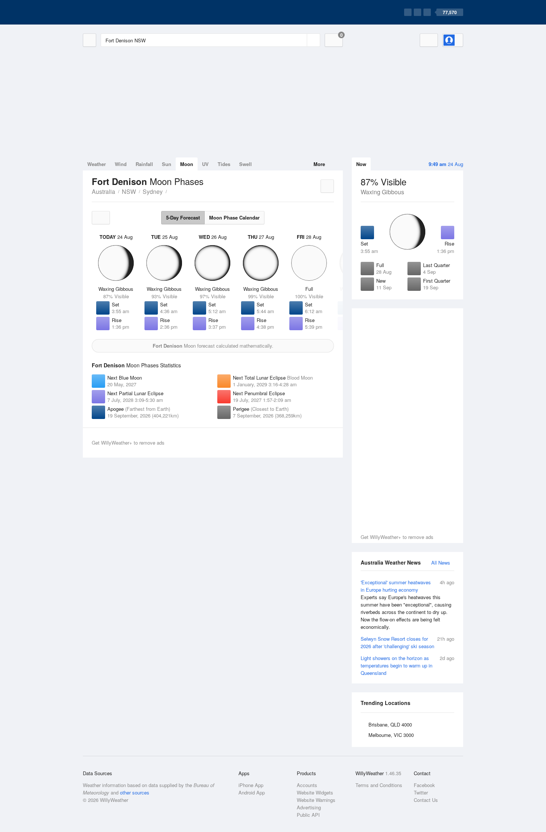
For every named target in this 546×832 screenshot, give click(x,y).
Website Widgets (315, 792)
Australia (103, 191)
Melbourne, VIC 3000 (391, 734)
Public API (308, 814)
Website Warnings (316, 799)
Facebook (424, 785)
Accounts (307, 785)
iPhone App (250, 785)
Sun (166, 164)
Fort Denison (171, 191)
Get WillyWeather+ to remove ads (397, 536)
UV (205, 164)
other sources (134, 792)
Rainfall (144, 164)
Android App (251, 792)
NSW (129, 191)
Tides (224, 164)
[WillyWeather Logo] (118, 12)
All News (440, 562)
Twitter (421, 792)
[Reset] (300, 40)
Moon (186, 164)
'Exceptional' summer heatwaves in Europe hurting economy (407, 604)
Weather (96, 164)
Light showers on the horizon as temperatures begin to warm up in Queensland (407, 665)
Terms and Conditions (378, 785)
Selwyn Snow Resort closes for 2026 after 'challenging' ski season (407, 642)
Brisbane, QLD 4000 (390, 724)
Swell (245, 164)
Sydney (153, 191)
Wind (121, 164)
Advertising (309, 807)
